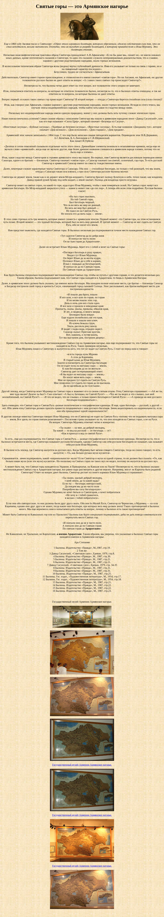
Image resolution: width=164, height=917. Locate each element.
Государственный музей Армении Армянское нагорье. (82, 764)
